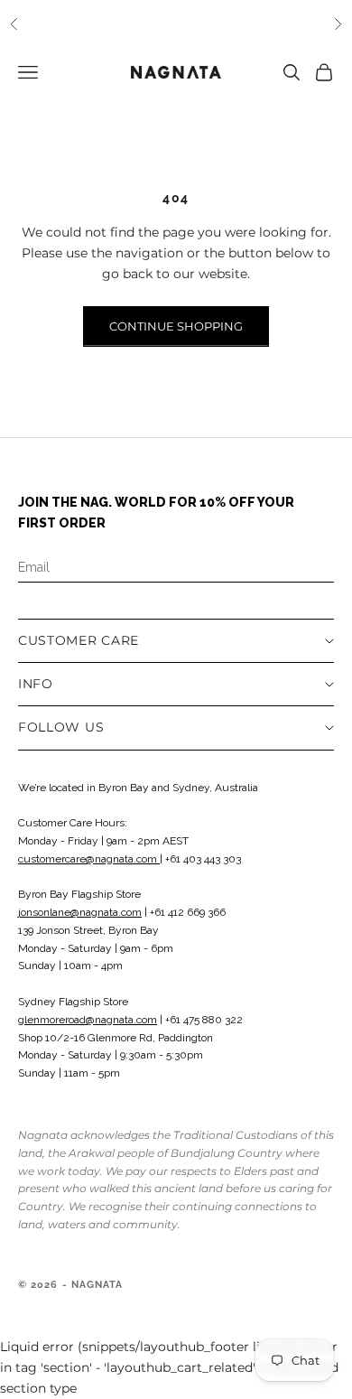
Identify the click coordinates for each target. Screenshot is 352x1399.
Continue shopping (176, 326)
